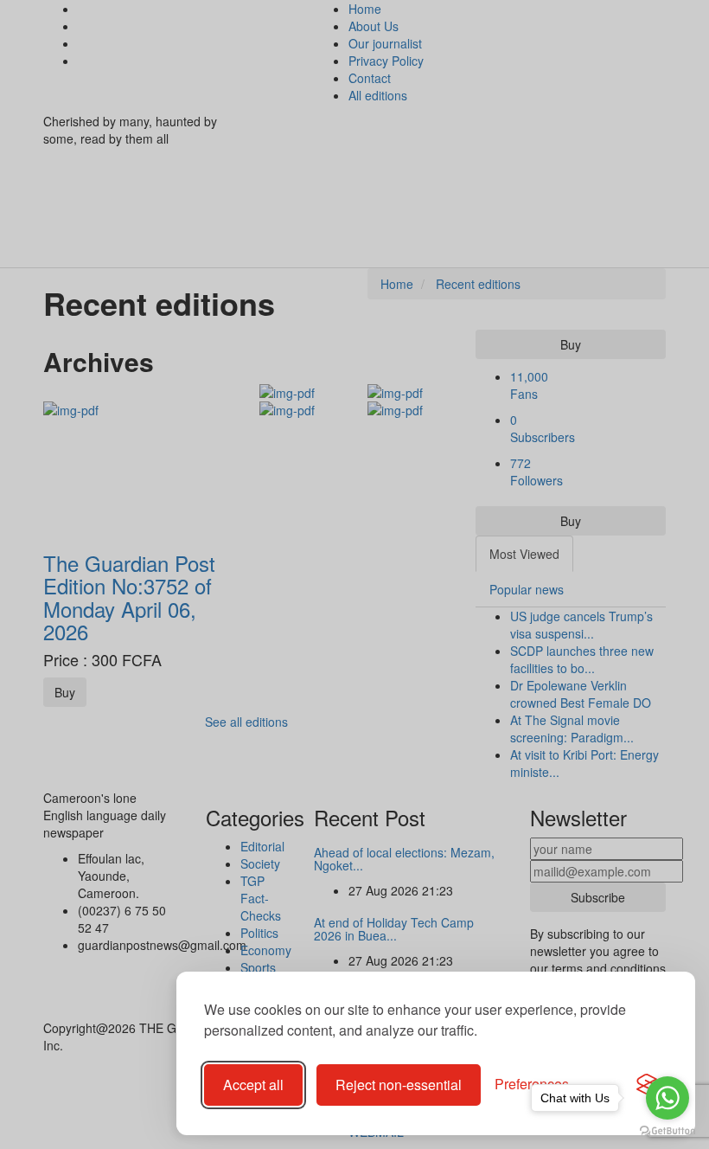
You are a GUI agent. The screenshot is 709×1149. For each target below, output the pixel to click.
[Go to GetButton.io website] (667, 1131)
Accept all (253, 1084)
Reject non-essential (398, 1084)
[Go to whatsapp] (667, 1098)
